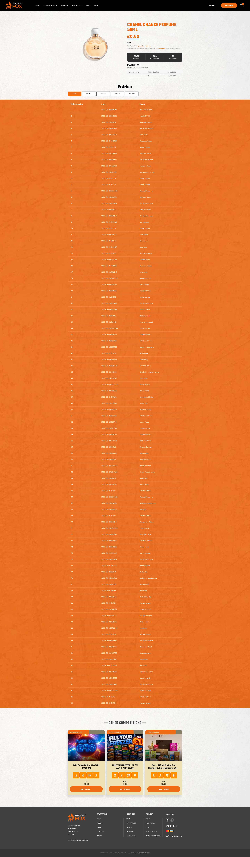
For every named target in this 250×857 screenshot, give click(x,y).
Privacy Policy (151, 832)
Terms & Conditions (153, 836)
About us (129, 832)
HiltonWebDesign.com (142, 853)
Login (212, 5)
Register (229, 5)
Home (37, 5)
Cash (99, 819)
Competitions (49, 5)
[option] (96, 43)
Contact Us (130, 836)
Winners (64, 5)
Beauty (99, 836)
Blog (96, 5)
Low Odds (101, 832)
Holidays (100, 823)
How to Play (77, 5)
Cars (99, 827)
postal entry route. (144, 46)
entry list (161, 49)
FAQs (88, 5)
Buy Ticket (86, 789)
